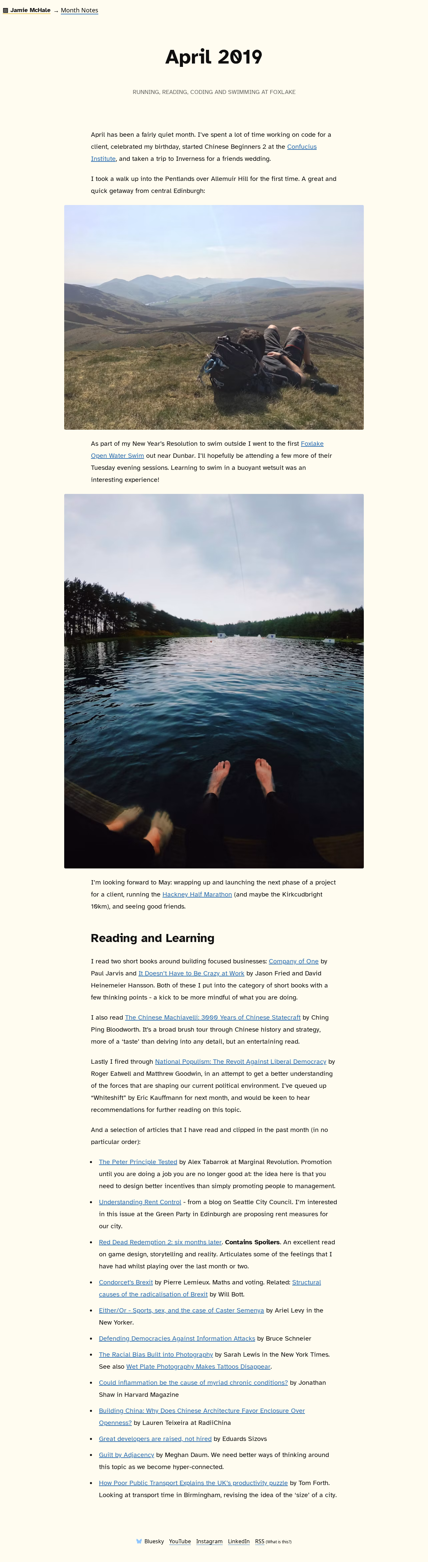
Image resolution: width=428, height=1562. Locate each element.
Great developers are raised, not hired (155, 1439)
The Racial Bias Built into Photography (156, 1354)
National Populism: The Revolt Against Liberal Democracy (240, 1061)
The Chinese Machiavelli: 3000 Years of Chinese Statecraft (213, 1017)
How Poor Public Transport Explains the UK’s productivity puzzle (193, 1483)
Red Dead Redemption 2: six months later (160, 1242)
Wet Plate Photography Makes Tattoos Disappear (198, 1366)
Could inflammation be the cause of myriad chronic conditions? (193, 1382)
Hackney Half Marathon (197, 894)
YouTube (180, 1541)
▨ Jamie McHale (26, 10)
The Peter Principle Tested (138, 1162)
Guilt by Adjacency (126, 1455)
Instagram (209, 1541)
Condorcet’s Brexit (126, 1282)
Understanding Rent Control (140, 1202)
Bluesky (154, 1541)
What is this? (278, 1542)
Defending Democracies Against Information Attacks (177, 1338)
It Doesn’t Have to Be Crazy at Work (191, 973)
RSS (259, 1541)
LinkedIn (239, 1541)
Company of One (294, 961)
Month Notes (79, 10)
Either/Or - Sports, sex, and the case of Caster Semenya (181, 1310)
